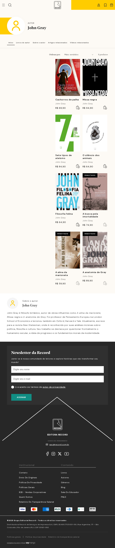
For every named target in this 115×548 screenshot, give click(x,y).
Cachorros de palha (67, 99)
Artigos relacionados (57, 43)
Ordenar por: (54, 54)
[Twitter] (60, 454)
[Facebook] (47, 454)
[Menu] (5, 5)
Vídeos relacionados (79, 43)
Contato (23, 472)
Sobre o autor (39, 43)
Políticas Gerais (27, 487)
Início (10, 43)
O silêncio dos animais (91, 157)
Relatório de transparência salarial (36, 502)
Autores (65, 477)
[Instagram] (53, 454)
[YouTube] (66, 454)
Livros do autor (23, 43)
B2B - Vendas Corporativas (32, 492)
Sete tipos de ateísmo (63, 157)
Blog (63, 487)
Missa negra (90, 99)
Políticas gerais (14, 537)
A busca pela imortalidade (90, 215)
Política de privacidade (36, 537)
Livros (64, 472)
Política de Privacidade (30, 482)
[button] (10, 5)
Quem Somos (26, 497)
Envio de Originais (28, 477)
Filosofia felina (64, 213)
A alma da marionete (61, 274)
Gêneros (65, 482)
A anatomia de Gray (94, 272)
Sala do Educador (70, 492)
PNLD (63, 497)
